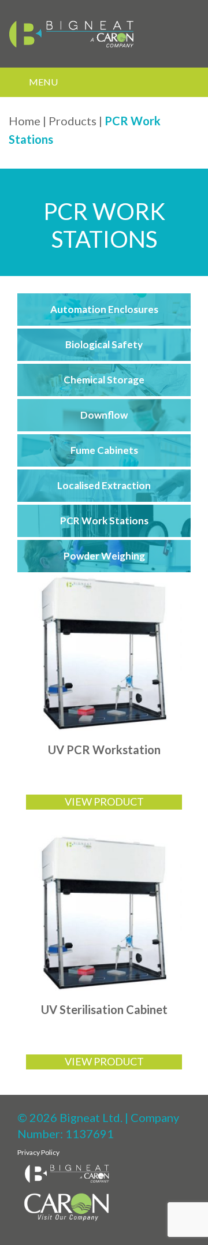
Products (72, 121)
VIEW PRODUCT (104, 801)
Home (24, 121)
